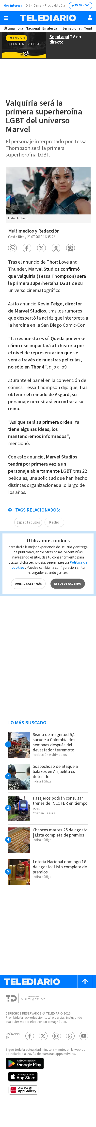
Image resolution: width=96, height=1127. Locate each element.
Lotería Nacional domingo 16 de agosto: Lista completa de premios (60, 867)
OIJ (28, 5)
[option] (48, 195)
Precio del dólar (55, 5)
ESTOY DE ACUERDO (67, 583)
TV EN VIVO (81, 5)
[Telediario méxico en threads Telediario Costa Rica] (70, 1036)
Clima (37, 5)
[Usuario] (89, 17)
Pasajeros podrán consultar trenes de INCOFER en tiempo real (60, 803)
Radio (54, 522)
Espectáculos (28, 522)
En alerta (49, 28)
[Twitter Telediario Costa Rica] (43, 1036)
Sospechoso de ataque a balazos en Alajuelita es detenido (55, 771)
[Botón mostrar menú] (6, 18)
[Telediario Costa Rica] (48, 18)
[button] (12, 248)
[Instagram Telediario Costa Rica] (56, 1036)
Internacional (70, 28)
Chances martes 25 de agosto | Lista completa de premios (60, 832)
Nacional (33, 28)
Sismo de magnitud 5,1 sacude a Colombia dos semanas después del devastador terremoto (54, 742)
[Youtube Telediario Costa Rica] (84, 1036)
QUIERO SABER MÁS (28, 583)
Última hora (13, 28)
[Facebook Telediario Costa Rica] (29, 1036)
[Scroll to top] (85, 981)
